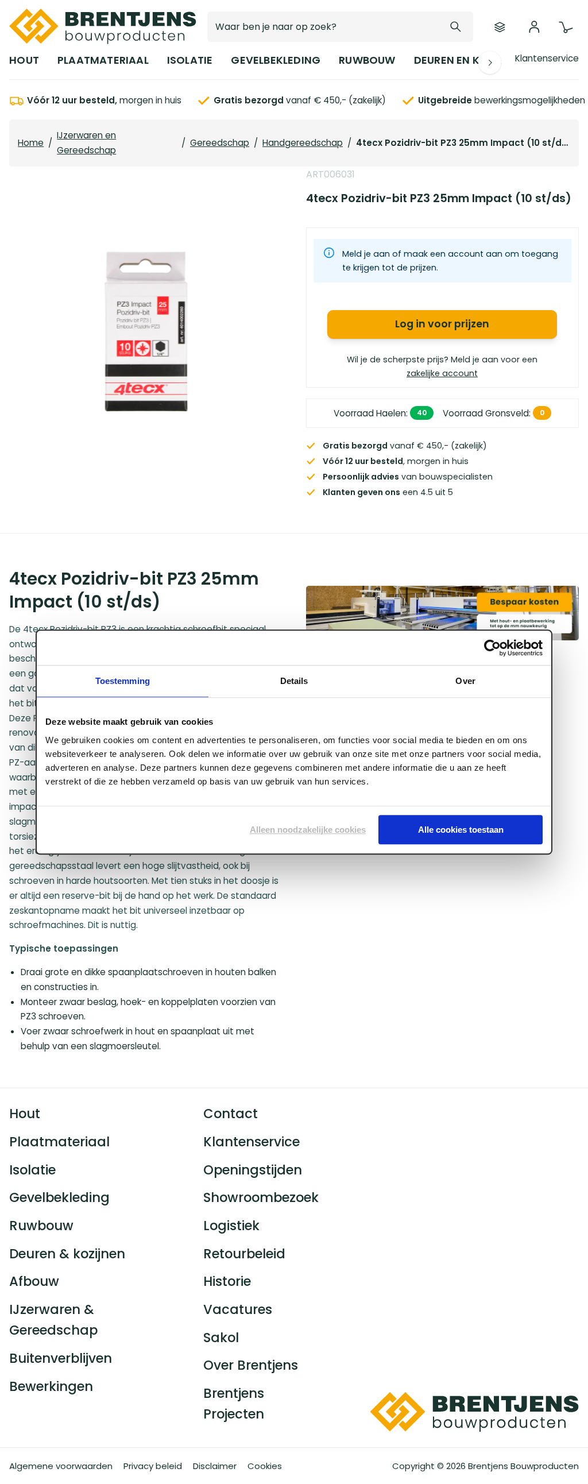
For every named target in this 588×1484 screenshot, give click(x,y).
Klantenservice (547, 58)
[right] (489, 62)
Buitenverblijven (60, 1358)
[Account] (534, 26)
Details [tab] (294, 681)
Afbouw (34, 1281)
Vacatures (237, 1309)
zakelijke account (442, 372)
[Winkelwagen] (565, 27)
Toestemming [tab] (122, 681)
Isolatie (32, 1170)
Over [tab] (465, 681)
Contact (230, 1113)
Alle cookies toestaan (461, 829)
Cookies (264, 1466)
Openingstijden (252, 1170)
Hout (24, 1113)
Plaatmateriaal (59, 1142)
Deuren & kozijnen (67, 1254)
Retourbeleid (244, 1254)
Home (31, 143)
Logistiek (231, 1225)
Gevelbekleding (59, 1197)
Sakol (221, 1337)
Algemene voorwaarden (61, 1466)
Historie (227, 1281)
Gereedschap (219, 143)
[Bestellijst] (499, 26)
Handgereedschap (302, 143)
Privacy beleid (152, 1466)
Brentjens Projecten (233, 1403)
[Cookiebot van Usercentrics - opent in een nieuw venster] (492, 647)
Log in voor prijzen (442, 323)
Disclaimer (215, 1466)
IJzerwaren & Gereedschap (53, 1319)
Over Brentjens (250, 1365)
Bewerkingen (51, 1386)
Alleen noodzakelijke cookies (308, 829)
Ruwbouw (41, 1225)
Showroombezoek (261, 1197)
